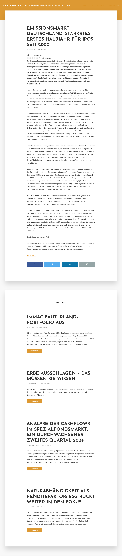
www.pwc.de (31, 255)
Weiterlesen (34, 350)
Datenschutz (110, 5)
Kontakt (91, 5)
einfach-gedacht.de (13, 5)
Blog (84, 5)
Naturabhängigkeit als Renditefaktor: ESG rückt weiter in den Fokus (61, 497)
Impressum (100, 5)
